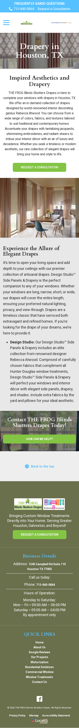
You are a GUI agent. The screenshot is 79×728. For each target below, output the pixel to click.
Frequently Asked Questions (39, 4)
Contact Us (39, 682)
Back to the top (42, 466)
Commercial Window (39, 672)
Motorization (39, 662)
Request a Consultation (53, 9)
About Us (39, 647)
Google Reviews (39, 652)
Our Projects (39, 657)
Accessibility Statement (56, 715)
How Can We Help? (39, 439)
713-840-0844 (24, 9)
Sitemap (33, 715)
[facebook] (39, 698)
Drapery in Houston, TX (40, 51)
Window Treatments (39, 677)
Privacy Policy (17, 715)
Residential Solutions (39, 667)
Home (39, 642)
